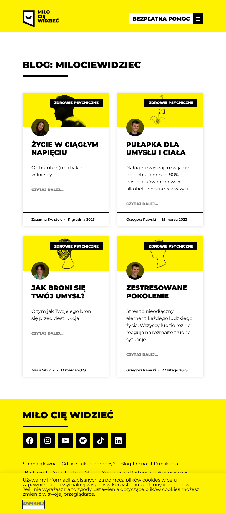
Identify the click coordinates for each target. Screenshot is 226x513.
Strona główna (40, 463)
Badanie (34, 472)
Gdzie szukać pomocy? (89, 463)
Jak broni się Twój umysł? (58, 292)
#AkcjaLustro (64, 472)
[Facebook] (30, 440)
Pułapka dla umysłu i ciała (156, 148)
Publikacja (166, 463)
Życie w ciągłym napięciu (64, 148)
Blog (125, 463)
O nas (142, 463)
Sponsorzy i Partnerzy (127, 472)
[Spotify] (83, 440)
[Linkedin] (118, 440)
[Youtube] (65, 440)
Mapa (90, 472)
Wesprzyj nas (172, 472)
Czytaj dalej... (47, 189)
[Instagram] (47, 440)
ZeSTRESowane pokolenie (156, 292)
